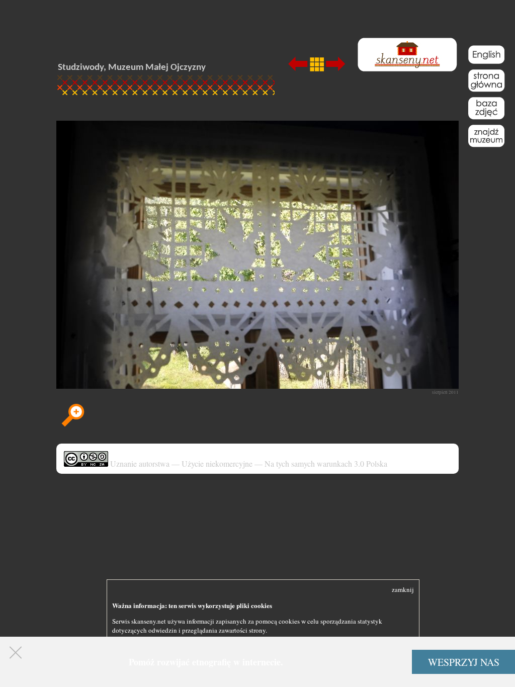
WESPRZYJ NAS (463, 662)
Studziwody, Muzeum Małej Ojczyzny (132, 67)
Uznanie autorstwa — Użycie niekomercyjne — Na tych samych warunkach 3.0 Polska (247, 463)
